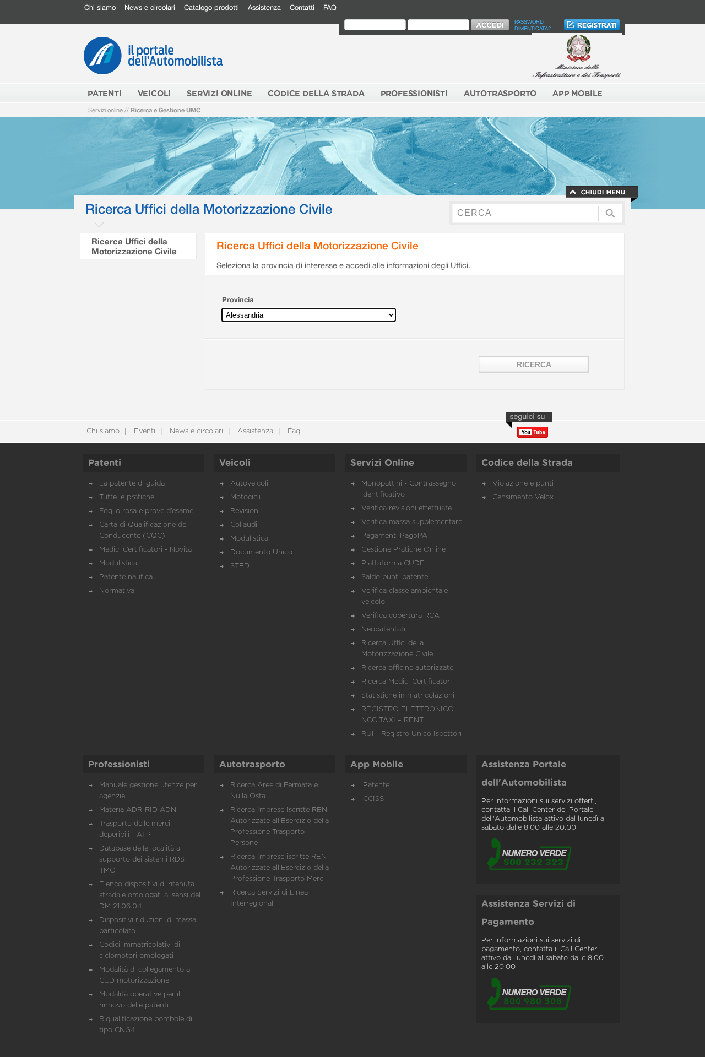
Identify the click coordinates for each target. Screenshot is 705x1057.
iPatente (375, 785)
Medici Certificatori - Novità (145, 549)
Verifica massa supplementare (411, 522)
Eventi (143, 431)
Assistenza (264, 7)
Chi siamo (100, 7)
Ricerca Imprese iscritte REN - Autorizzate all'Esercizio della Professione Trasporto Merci (281, 867)
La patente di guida (132, 483)
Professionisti (119, 764)
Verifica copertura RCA (400, 615)
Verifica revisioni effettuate (406, 508)
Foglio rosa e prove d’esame (146, 511)
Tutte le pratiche (126, 497)
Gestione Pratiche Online (403, 549)
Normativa (116, 591)
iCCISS (372, 799)
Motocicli (245, 497)
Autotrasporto (252, 764)
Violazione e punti (523, 483)
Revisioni (245, 511)
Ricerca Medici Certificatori (406, 681)
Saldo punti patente (394, 577)
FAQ (330, 7)
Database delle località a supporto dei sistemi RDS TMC (142, 859)
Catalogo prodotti (211, 7)
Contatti (302, 7)
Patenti (104, 463)
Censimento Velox (523, 497)
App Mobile (376, 764)
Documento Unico (261, 552)
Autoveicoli (249, 483)
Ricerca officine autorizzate (407, 668)
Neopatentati (383, 629)
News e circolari (149, 7)
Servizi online (105, 109)
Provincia (237, 300)
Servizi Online (382, 463)
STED (240, 566)
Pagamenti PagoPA (394, 536)
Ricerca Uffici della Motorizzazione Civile (134, 246)
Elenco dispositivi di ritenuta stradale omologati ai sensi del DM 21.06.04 (149, 895)
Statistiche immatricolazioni (407, 695)
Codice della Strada (527, 463)
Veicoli (235, 463)
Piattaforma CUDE (393, 563)
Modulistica (118, 563)
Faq (292, 431)
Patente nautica (126, 577)
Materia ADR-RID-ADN (137, 810)
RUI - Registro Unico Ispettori (411, 734)
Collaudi (243, 524)
